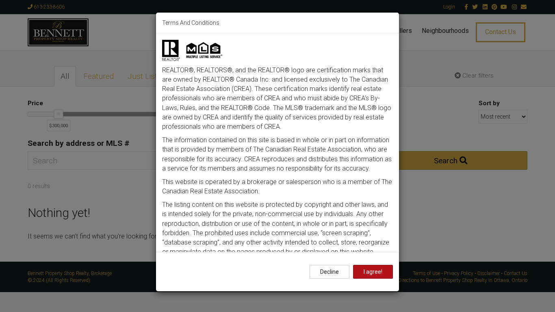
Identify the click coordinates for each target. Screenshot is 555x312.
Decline (329, 272)
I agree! (373, 272)
